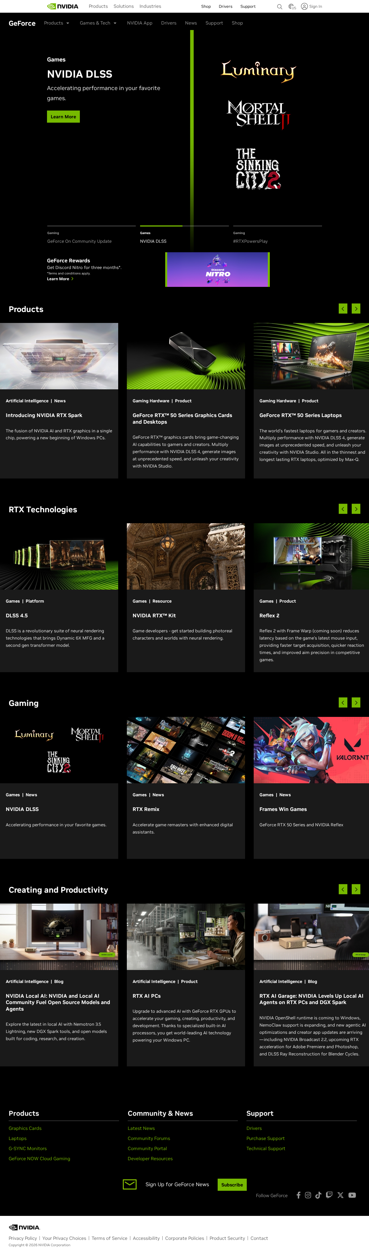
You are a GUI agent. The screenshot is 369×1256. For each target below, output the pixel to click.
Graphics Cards (25, 1128)
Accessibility (146, 1238)
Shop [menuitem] (206, 6)
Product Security (227, 1238)
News (191, 23)
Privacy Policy (23, 1238)
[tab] (91, 235)
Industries (150, 6)
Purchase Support (265, 1138)
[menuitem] (98, 6)
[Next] (356, 309)
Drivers (168, 23)
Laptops (18, 1138)
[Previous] (343, 309)
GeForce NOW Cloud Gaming (39, 1158)
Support (214, 23)
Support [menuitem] (248, 6)
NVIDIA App (140, 23)
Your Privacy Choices (64, 1238)
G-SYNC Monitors (28, 1148)
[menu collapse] (168, 6)
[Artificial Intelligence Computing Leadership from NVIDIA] (63, 6)
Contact (259, 1238)
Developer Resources (150, 1158)
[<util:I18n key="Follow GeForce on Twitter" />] (340, 1195)
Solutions (124, 6)
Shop (237, 23)
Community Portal (147, 1148)
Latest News (141, 1128)
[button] (291, 8)
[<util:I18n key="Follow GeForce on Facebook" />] (298, 1195)
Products (98, 6)
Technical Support (265, 1148)
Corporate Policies (184, 1238)
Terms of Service (109, 1238)
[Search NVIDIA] (279, 5)
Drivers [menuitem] (225, 6)
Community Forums (149, 1138)
